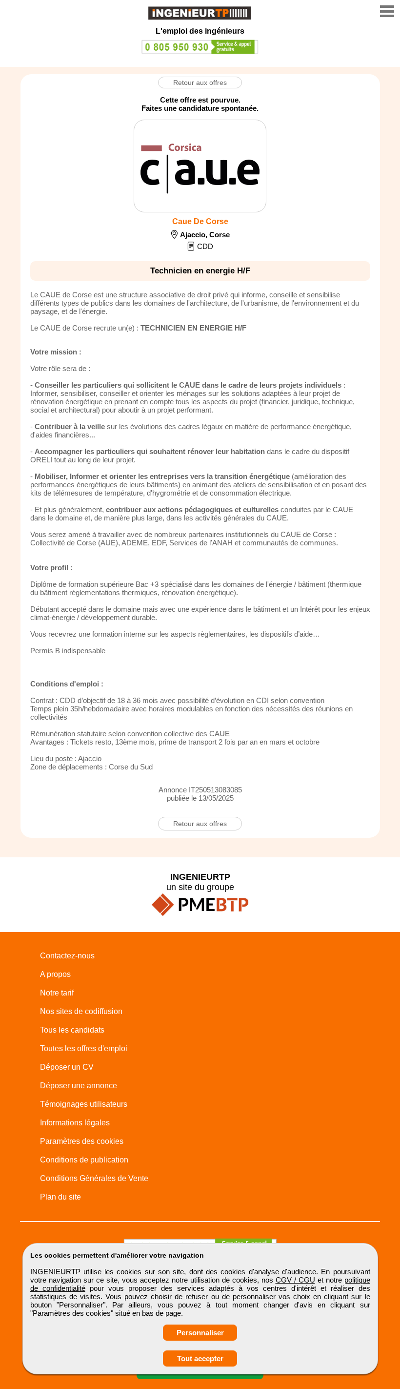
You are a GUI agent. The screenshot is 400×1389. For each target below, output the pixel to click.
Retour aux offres (200, 82)
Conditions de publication (84, 1160)
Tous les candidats (72, 1030)
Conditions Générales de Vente (94, 1178)
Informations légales (75, 1123)
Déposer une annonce (78, 1085)
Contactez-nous (67, 956)
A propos (55, 974)
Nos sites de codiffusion (81, 1011)
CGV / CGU (295, 1280)
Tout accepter (200, 1358)
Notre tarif (57, 993)
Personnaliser (200, 1332)
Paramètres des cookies (81, 1141)
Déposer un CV (67, 1067)
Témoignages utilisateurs (83, 1104)
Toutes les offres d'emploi (83, 1048)
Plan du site (60, 1197)
